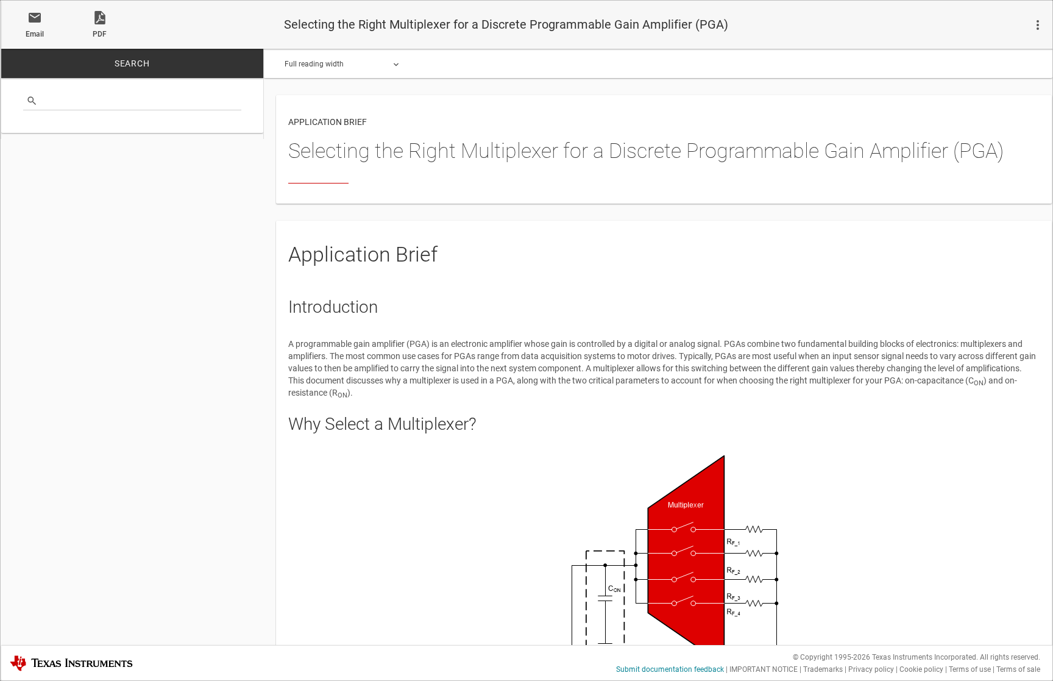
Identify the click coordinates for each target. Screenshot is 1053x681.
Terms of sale (1018, 669)
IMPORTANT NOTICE (763, 669)
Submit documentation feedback (670, 669)
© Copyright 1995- (831, 657)
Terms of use (970, 669)
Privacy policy (871, 669)
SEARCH (132, 63)
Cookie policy (921, 669)
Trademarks (823, 669)
